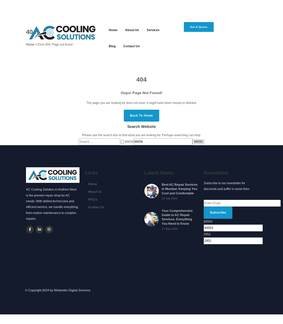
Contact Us (96, 207)
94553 (208, 221)
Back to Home (141, 115)
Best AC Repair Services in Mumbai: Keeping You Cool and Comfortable (180, 189)
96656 (129, 141)
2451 (207, 234)
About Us (95, 191)
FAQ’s (93, 199)
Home (93, 184)
